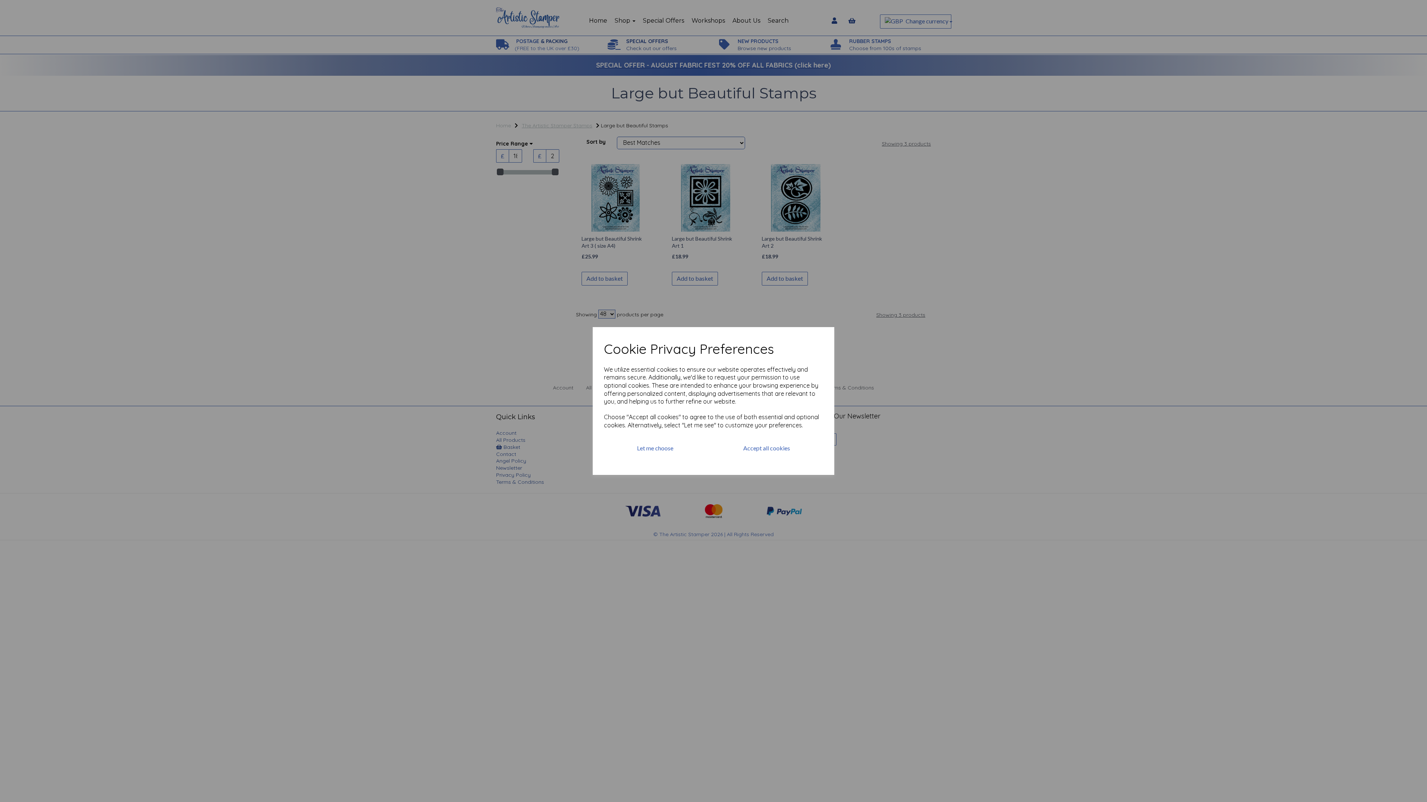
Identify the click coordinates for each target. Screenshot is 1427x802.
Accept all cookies (766, 447)
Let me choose (655, 447)
